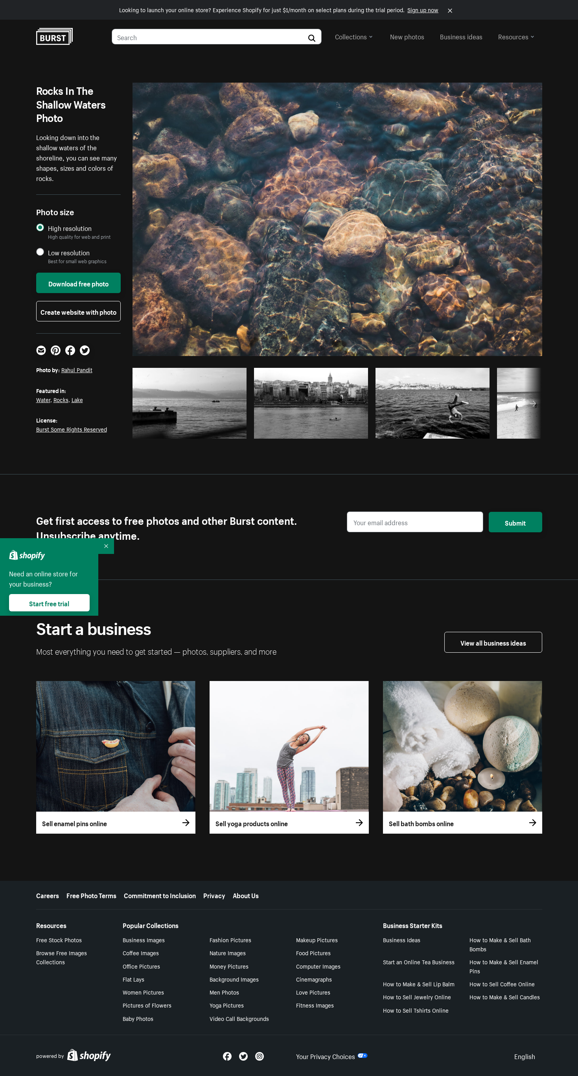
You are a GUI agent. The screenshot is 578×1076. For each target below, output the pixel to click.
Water (43, 399)
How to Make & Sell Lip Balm (419, 983)
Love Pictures (313, 991)
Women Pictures (143, 991)
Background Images (234, 978)
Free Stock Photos (59, 939)
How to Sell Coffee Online (502, 983)
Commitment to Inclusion (160, 895)
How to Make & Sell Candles (504, 996)
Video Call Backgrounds (239, 1018)
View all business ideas (493, 642)
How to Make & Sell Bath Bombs (500, 944)
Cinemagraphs (314, 978)
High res (192, 430)
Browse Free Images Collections (61, 957)
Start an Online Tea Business (419, 961)
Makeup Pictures (317, 939)
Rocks (60, 399)
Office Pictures (141, 966)
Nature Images (228, 952)
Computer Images (318, 966)
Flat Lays (133, 978)
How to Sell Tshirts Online (416, 1010)
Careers (47, 895)
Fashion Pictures (230, 939)
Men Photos (224, 991)
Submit (515, 522)
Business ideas (461, 36)
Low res (222, 430)
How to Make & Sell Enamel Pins (503, 966)
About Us (246, 895)
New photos (407, 36)
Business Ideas (401, 939)
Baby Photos (138, 1018)
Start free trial (49, 603)
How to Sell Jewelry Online (417, 996)
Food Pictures (313, 952)
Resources (513, 36)
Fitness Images (315, 1004)
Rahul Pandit (76, 369)
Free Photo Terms (91, 895)
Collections (351, 36)
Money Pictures (229, 966)
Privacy (214, 895)
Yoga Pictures (227, 1004)
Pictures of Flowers (147, 1004)
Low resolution (69, 252)
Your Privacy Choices (325, 1055)
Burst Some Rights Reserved (71, 428)
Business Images (144, 939)
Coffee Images (141, 952)
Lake (77, 399)
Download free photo (78, 283)
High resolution (70, 228)
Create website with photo (78, 311)
